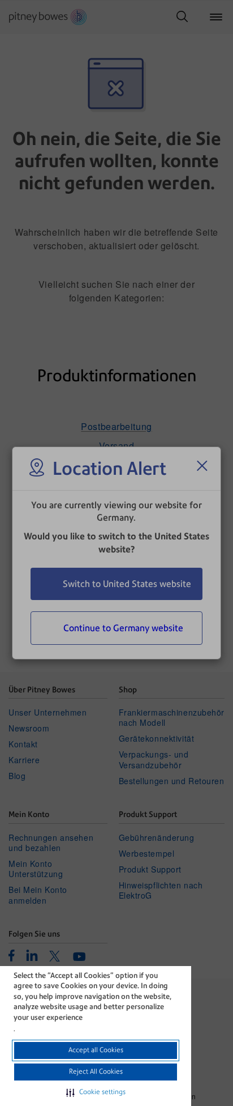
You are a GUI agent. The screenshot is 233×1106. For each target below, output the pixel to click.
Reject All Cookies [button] (96, 1071)
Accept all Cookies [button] (95, 1050)
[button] (96, 1092)
